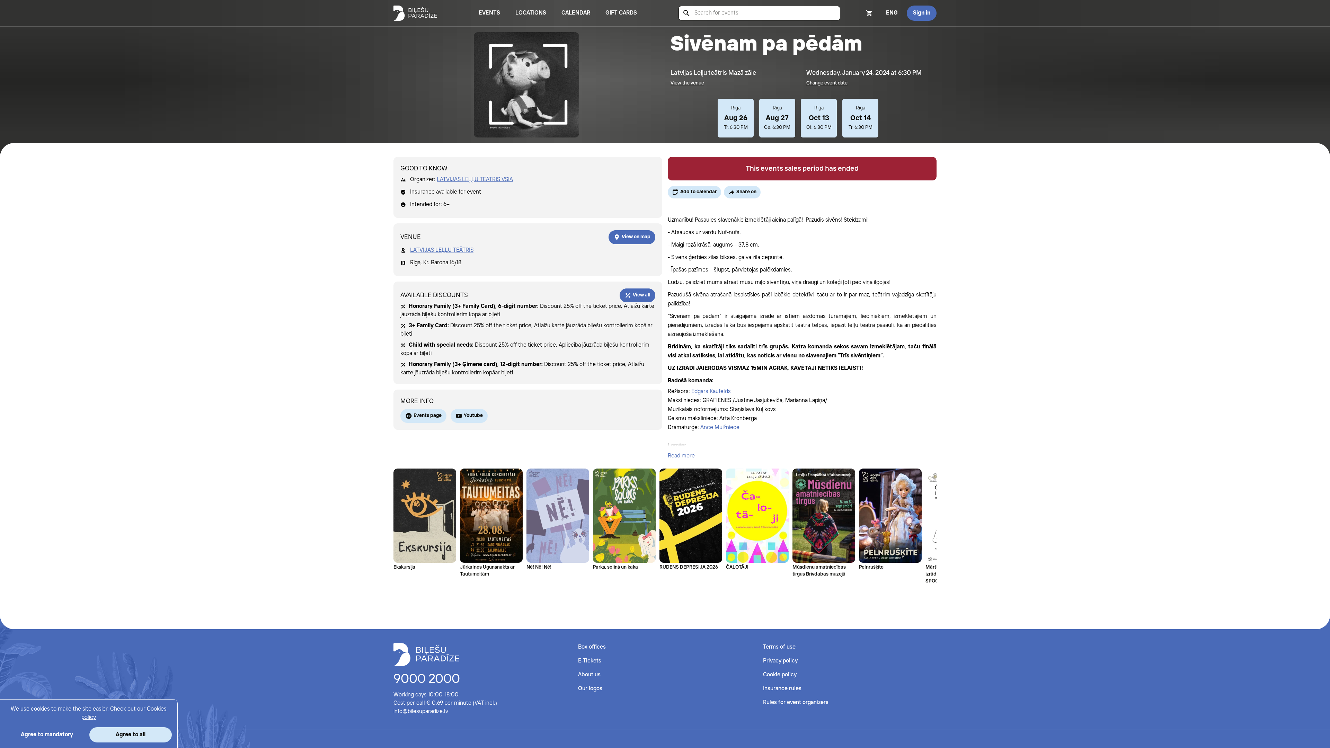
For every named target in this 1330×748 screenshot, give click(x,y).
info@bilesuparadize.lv (420, 711)
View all (641, 295)
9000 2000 (426, 679)
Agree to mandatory (47, 734)
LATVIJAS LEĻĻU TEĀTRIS (441, 250)
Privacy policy (780, 661)
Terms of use (779, 647)
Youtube (473, 415)
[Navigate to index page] (415, 13)
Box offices (592, 647)
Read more (681, 455)
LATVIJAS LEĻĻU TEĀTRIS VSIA (475, 179)
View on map (636, 236)
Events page (428, 415)
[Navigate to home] (426, 654)
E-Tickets (589, 661)
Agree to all (130, 734)
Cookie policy (780, 674)
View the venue (687, 83)
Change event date (827, 83)
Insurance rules (782, 688)
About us (589, 674)
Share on (746, 191)
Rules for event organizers (795, 702)
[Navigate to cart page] (860, 13)
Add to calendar (698, 191)
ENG (892, 13)
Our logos (590, 688)
